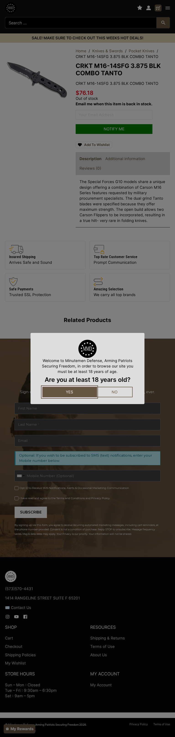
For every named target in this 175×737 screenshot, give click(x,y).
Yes (69, 392)
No (115, 392)
